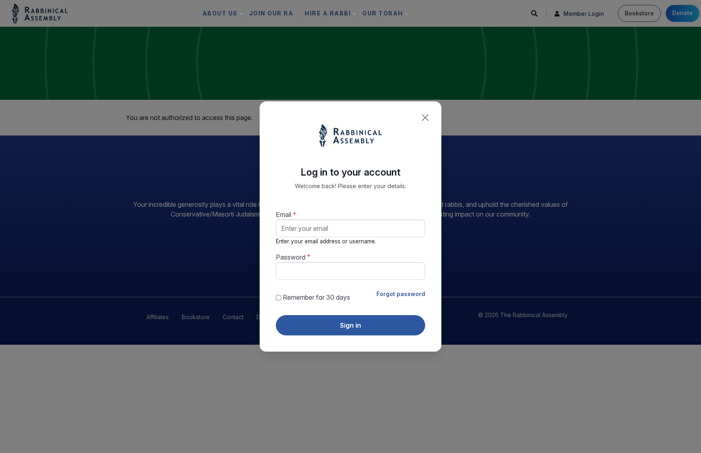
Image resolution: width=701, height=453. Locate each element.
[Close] (425, 117)
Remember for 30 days (316, 297)
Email (283, 214)
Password (290, 257)
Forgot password (400, 293)
